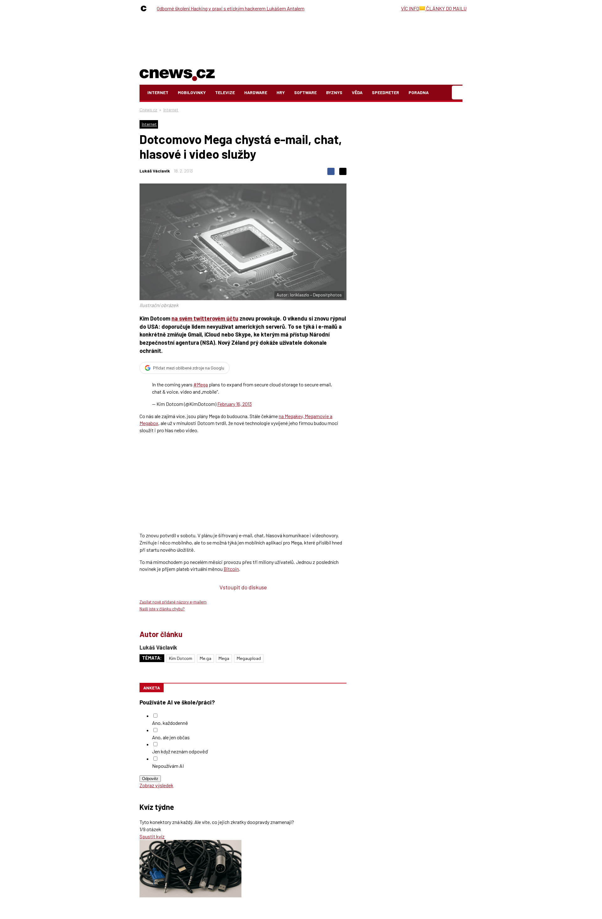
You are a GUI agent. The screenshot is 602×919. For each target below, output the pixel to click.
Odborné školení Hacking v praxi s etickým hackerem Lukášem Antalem (230, 8)
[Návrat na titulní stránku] (177, 74)
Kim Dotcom (180, 658)
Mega (224, 658)
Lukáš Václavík (155, 170)
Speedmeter (385, 92)
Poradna (419, 92)
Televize (225, 92)
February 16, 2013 (234, 404)
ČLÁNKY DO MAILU (446, 8)
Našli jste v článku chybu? (162, 608)
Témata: (152, 658)
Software (305, 92)
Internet (157, 92)
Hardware (255, 92)
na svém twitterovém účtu (205, 318)
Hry (281, 92)
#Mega (200, 384)
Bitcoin (231, 569)
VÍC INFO (410, 8)
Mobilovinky (192, 92)
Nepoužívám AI (168, 766)
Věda (357, 92)
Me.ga (205, 658)
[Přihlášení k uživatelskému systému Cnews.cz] (458, 93)
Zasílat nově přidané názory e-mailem (173, 601)
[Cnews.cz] (145, 8)
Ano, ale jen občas (171, 737)
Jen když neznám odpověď (180, 751)
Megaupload (249, 658)
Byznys (334, 92)
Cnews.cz (148, 109)
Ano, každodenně (170, 723)
